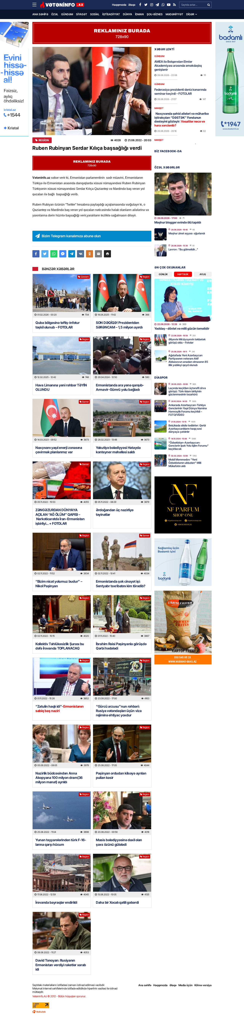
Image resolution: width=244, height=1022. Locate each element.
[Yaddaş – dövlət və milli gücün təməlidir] (183, 300)
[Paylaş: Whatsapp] (53, 253)
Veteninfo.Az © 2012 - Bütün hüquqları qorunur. (59, 996)
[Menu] (36, 5)
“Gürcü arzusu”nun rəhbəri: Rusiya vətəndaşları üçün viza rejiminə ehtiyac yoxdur (118, 710)
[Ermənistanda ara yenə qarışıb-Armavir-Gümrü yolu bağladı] (122, 358)
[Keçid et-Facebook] (140, 5)
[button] (107, 253)
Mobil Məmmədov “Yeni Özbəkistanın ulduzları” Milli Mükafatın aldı (185, 463)
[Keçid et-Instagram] (151, 5)
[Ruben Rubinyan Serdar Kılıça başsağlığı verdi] (91, 91)
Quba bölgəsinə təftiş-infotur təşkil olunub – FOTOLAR (57, 325)
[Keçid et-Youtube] (169, 5)
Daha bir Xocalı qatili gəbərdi (117, 902)
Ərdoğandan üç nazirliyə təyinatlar (114, 512)
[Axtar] (208, 5)
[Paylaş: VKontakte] (80, 253)
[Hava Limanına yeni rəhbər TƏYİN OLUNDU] (62, 358)
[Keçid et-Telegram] (157, 5)
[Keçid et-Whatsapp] (163, 5)
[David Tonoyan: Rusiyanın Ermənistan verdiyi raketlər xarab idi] (62, 934)
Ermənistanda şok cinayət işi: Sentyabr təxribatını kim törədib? (120, 583)
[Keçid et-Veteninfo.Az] (62, 5)
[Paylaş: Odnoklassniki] (89, 253)
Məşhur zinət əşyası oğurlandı (187, 233)
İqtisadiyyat (111, 14)
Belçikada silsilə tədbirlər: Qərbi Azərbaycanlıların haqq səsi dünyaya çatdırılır (187, 428)
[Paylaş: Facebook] (35, 253)
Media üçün (185, 985)
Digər (190, 14)
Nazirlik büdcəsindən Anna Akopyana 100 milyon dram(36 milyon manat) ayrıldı (59, 777)
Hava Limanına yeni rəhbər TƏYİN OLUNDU (61, 387)
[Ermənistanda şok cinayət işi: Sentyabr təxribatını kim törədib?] (122, 554)
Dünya (127, 14)
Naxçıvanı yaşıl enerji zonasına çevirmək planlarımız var (58, 450)
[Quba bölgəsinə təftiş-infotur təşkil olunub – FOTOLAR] (62, 296)
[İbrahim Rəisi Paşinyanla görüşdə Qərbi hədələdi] (122, 617)
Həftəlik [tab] (182, 274)
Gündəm (67, 14)
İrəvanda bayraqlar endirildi (56, 902)
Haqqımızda (160, 985)
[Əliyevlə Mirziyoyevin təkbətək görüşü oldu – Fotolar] (160, 340)
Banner (85, 401)
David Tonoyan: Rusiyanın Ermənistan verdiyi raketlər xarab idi (60, 964)
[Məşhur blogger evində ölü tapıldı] (183, 194)
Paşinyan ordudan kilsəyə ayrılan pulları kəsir (121, 775)
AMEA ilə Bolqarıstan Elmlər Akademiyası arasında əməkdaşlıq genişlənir (178, 65)
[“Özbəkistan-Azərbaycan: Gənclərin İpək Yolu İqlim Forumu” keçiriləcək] (160, 443)
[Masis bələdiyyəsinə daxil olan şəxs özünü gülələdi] (122, 813)
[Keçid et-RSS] (174, 5)
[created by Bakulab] (122, 1011)
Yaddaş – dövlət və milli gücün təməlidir (181, 328)
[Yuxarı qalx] (233, 1011)
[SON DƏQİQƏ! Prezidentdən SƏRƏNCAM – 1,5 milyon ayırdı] (122, 296)
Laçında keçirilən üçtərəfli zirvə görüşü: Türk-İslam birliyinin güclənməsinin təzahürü (187, 391)
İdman (139, 14)
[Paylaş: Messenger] (62, 253)
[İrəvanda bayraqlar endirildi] (62, 875)
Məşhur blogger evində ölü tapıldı (177, 222)
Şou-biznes (155, 14)
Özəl (54, 14)
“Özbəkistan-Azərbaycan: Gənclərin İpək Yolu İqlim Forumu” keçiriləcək (189, 446)
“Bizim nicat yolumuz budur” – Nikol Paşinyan (58, 583)
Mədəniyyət (174, 14)
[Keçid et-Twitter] (146, 5)
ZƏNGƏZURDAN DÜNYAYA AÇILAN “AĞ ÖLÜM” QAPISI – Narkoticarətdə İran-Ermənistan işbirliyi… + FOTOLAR (60, 516)
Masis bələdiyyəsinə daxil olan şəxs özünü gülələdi (119, 842)
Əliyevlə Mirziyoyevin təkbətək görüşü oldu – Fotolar (187, 341)
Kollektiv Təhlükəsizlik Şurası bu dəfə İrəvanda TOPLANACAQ (59, 646)
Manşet (158, 108)
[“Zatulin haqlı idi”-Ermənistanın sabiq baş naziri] (62, 679)
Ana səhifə (40, 14)
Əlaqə (173, 985)
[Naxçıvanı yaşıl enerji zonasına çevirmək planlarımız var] (62, 421)
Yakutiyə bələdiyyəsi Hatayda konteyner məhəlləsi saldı (118, 450)
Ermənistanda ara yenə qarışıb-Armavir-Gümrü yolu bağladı (120, 387)
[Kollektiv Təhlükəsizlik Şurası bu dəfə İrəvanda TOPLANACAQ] (62, 617)
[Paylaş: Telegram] (71, 253)
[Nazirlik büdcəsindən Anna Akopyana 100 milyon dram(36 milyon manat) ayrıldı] (62, 746)
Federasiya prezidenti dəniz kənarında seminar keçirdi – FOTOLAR (180, 91)
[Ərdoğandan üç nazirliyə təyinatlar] (122, 483)
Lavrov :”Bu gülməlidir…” (183, 249)
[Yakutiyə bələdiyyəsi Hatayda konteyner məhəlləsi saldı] (122, 421)
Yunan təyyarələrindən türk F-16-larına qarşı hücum (60, 842)
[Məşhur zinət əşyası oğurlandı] (160, 234)
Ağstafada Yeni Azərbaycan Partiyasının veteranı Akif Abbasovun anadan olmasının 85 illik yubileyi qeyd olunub (188, 360)
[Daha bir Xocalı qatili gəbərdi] (122, 875)
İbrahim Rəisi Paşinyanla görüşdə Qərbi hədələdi (121, 646)
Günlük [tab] (163, 274)
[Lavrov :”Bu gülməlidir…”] (160, 250)
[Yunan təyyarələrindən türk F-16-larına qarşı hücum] (62, 813)
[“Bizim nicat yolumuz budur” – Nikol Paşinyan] (62, 554)
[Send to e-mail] (98, 253)
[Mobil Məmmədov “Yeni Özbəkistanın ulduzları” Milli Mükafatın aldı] (160, 460)
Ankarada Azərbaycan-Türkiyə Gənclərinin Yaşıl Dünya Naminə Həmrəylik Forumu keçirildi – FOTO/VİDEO (188, 409)
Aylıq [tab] (203, 274)
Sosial (94, 14)
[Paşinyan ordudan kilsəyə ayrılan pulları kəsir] (122, 746)
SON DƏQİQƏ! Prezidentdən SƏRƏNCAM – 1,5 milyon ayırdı (119, 325)
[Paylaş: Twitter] (44, 253)
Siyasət (81, 14)
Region (44, 140)
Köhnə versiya (203, 985)
